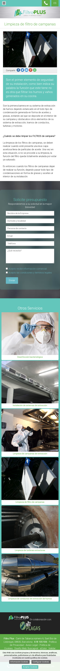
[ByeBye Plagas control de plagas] (30, 629)
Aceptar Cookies (30, 667)
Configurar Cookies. (41, 662)
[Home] (30, 15)
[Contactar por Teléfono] (46, 4)
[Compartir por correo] (27, 70)
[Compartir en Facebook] (19, 70)
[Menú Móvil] (4, 4)
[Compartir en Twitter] (23, 70)
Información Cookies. (19, 662)
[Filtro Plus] (18, 619)
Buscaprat (33, 648)
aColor (43, 648)
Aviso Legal (32, 645)
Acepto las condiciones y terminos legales (30, 272)
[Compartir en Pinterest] (31, 70)
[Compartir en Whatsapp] (35, 70)
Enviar (12, 280)
